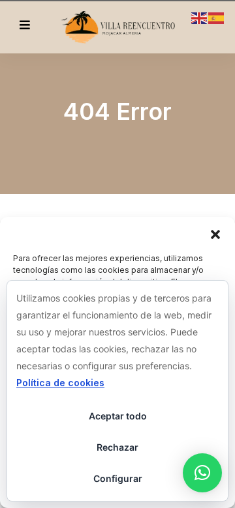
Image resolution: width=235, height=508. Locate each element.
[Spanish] (216, 17)
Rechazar (117, 447)
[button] (215, 233)
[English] (199, 17)
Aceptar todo (118, 415)
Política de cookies (60, 382)
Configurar (117, 478)
